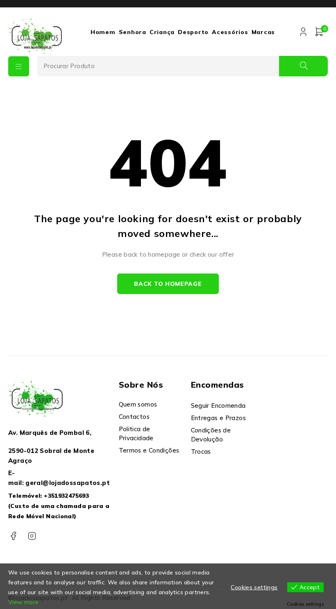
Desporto (193, 32)
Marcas (263, 32)
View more (23, 602)
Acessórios (230, 32)
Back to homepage (168, 283)
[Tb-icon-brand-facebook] (13, 536)
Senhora (132, 32)
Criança (162, 32)
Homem (103, 32)
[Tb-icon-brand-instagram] (32, 536)
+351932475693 (66, 495)
